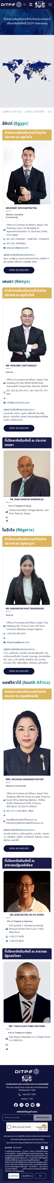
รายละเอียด (20, 1171)
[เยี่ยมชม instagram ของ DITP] (20, 1105)
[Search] (24, 4)
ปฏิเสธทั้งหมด (27, 1176)
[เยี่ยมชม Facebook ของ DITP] (16, 1105)
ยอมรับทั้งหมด (14, 1176)
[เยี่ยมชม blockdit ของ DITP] (37, 1105)
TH (46, 1147)
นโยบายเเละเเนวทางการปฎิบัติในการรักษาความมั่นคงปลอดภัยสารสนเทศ (27, 1136)
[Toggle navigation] (50, 4)
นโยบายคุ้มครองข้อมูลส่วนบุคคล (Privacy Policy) (27, 1139)
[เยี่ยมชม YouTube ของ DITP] (26, 1105)
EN (42, 1147)
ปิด (40, 1176)
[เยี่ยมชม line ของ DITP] (31, 1105)
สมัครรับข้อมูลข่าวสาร (27, 1111)
